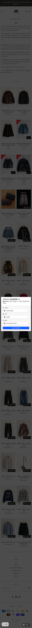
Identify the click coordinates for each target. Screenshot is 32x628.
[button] (26, 625)
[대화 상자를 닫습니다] (30, 298)
